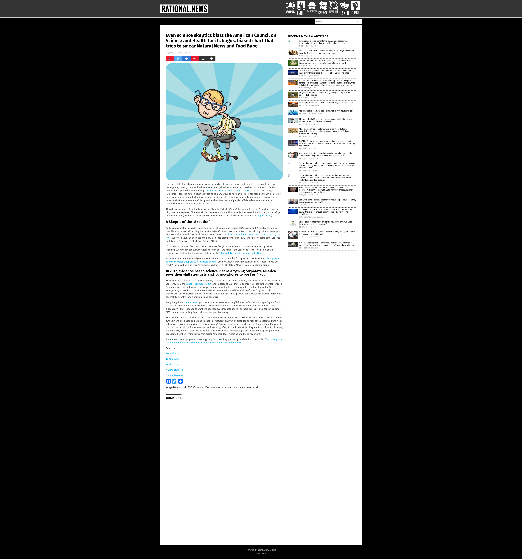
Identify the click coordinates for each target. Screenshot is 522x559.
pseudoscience (218, 387)
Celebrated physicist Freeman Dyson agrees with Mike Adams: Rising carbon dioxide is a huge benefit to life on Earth (326, 62)
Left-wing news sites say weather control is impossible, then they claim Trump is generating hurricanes (327, 201)
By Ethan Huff (313, 46)
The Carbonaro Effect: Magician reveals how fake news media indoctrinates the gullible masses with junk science (325, 154)
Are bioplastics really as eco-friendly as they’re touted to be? (326, 111)
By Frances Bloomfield (316, 217)
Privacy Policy (261, 554)
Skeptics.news (263, 215)
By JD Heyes (313, 148)
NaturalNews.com (175, 370)
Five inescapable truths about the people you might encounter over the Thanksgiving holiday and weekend (326, 52)
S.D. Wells (185, 53)
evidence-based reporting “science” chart (228, 190)
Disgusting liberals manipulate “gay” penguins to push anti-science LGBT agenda (325, 94)
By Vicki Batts (312, 98)
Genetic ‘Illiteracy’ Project (198, 284)
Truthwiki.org (172, 359)
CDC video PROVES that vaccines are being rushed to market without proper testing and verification (325, 120)
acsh (184, 387)
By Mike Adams (314, 56)
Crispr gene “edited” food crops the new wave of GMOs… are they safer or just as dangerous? (325, 223)
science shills (253, 387)
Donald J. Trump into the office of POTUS (240, 253)
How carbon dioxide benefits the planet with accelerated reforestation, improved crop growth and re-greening (323, 42)
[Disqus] (224, 436)
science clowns (191, 302)
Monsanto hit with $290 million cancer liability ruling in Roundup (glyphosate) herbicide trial (327, 233)
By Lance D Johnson (315, 114)
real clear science (236, 387)
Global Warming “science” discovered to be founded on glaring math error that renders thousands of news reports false (326, 72)
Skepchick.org (173, 353)
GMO (190, 387)
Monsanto (198, 387)
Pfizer (207, 387)
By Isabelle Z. (313, 227)
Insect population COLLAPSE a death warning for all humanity (326, 102)
